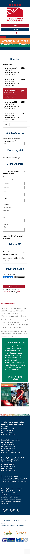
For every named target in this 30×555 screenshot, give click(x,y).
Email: (5, 192)
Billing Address (15, 163)
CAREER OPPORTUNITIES (11, 476)
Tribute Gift (15, 244)
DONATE (15, 26)
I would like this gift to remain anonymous (14, 235)
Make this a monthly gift (11, 158)
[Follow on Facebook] (10, 5)
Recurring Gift (15, 150)
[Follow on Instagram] (15, 5)
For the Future (18, 377)
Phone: (5, 198)
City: (4, 218)
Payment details (15, 268)
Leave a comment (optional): (13, 258)
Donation (15, 59)
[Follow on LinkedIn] (18, 5)
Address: (6, 211)
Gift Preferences (15, 133)
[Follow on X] (12, 5)
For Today (11, 376)
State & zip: (7, 224)
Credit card (8, 277)
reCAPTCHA (6, 291)
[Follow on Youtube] (20, 5)
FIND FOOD (15, 29)
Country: (6, 204)
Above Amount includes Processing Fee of (11, 140)
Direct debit (19, 277)
